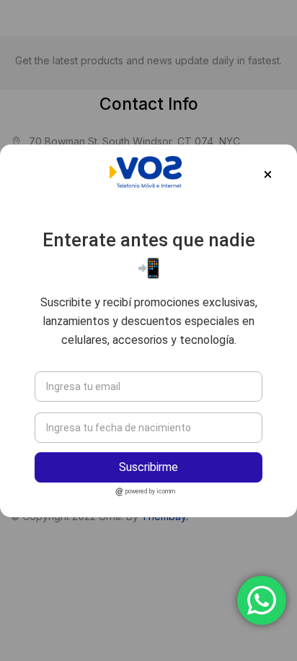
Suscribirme (148, 467)
